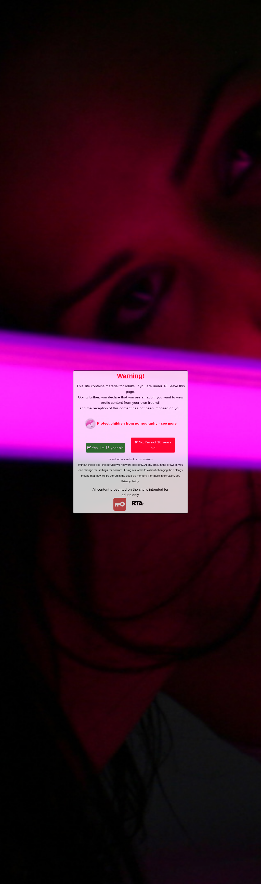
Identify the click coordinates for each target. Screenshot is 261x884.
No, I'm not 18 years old (154, 445)
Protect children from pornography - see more (136, 423)
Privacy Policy (130, 481)
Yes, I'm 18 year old (107, 448)
